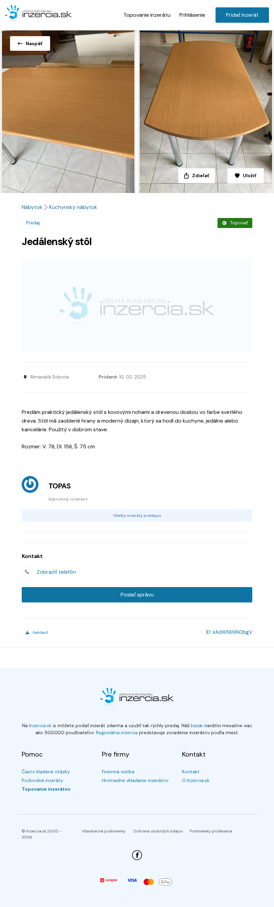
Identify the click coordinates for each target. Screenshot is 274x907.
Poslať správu (137, 594)
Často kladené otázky (46, 772)
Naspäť (34, 43)
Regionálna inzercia (117, 732)
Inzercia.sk (40, 725)
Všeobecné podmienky (104, 831)
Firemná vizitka (118, 772)
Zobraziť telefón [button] (56, 571)
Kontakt (190, 772)
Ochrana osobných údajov (158, 831)
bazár (197, 725)
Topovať (239, 223)
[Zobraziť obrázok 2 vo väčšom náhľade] (205, 109)
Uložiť (249, 176)
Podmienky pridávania (211, 831)
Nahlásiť (40, 632)
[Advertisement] (137, 305)
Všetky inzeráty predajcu (137, 515)
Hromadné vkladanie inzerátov (135, 780)
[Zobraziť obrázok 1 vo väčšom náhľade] (68, 109)
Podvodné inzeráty (42, 780)
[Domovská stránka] (38, 13)
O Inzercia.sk (196, 780)
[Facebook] (137, 855)
